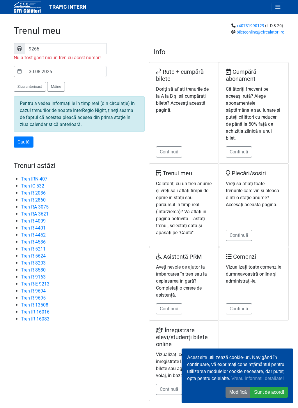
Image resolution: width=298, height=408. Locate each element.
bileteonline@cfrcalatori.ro (260, 32)
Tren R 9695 (33, 298)
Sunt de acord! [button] (269, 392)
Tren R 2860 (33, 200)
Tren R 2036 (33, 193)
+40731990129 (250, 25)
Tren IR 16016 (35, 312)
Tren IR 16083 (35, 319)
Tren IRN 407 (34, 179)
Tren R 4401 (33, 228)
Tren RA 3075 (35, 207)
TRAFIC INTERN (67, 7)
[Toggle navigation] (278, 7)
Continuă (169, 152)
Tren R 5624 (33, 256)
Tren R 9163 (33, 277)
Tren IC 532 (32, 186)
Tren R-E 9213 (35, 284)
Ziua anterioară (29, 86)
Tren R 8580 (33, 270)
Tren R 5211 (33, 249)
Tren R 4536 (33, 242)
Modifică (238, 392)
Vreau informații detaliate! (257, 378)
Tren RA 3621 (35, 214)
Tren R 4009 (33, 221)
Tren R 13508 (34, 305)
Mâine (56, 86)
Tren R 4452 (33, 235)
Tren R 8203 (33, 263)
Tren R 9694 (33, 291)
